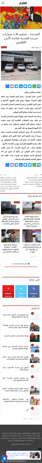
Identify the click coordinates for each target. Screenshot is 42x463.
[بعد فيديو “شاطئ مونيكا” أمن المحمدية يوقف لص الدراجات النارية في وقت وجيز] (35, 380)
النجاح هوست (7, 460)
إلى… (26, 409)
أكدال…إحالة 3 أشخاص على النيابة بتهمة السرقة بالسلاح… (15, 347)
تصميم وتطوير (21, 460)
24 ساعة (4, 47)
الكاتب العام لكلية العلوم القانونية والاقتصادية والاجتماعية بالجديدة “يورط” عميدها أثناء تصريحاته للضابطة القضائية (32, 182)
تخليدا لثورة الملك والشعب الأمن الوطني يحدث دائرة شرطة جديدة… (15, 389)
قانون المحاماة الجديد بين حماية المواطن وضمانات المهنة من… (15, 357)
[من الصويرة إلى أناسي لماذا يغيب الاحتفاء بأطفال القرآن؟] (35, 317)
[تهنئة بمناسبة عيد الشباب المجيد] (35, 338)
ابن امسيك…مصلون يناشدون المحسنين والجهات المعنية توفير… (15, 400)
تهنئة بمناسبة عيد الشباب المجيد (16, 335)
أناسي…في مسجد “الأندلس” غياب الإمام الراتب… (15, 368)
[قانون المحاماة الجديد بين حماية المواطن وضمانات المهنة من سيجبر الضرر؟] (35, 359)
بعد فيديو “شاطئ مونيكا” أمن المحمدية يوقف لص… (15, 379)
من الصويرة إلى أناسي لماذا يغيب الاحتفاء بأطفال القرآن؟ (15, 315)
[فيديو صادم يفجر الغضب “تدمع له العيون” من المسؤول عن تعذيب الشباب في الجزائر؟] (10, 235)
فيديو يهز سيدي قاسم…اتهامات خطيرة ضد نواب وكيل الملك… (15, 326)
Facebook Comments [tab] (19, 263)
